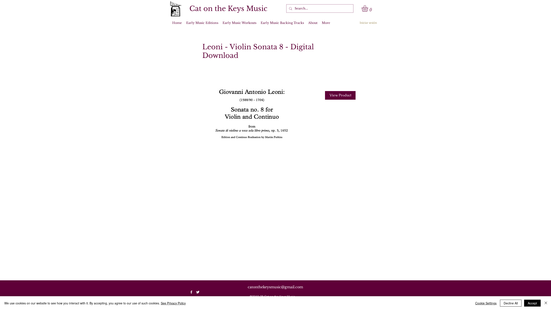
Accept (532, 303)
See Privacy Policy (173, 303)
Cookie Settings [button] (486, 303)
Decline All (511, 303)
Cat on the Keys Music (228, 8)
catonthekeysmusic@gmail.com (275, 287)
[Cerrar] (545, 303)
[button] (369, 8)
